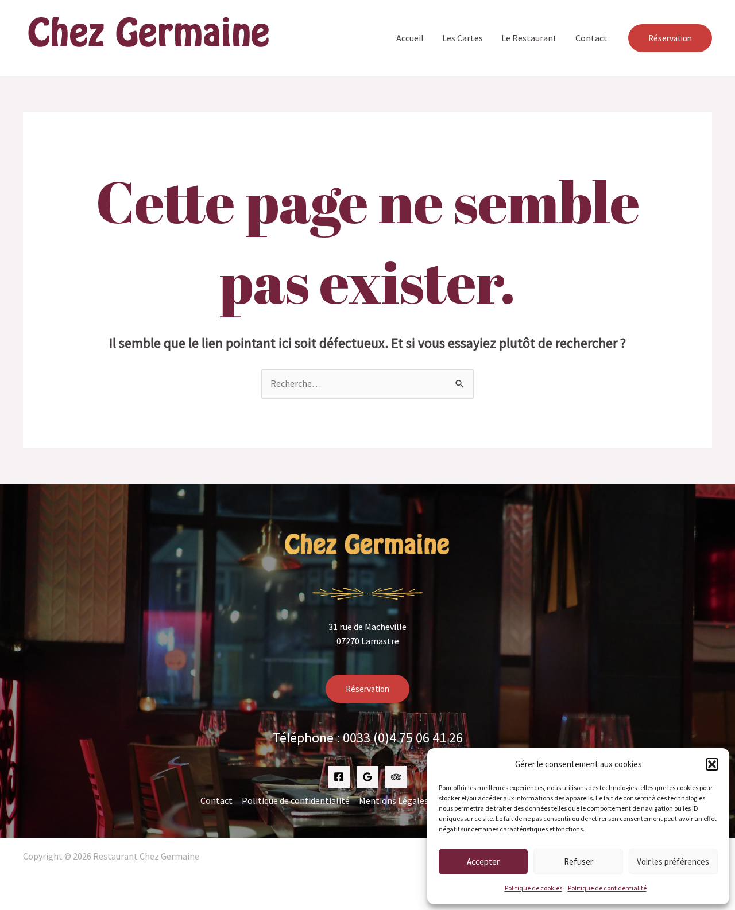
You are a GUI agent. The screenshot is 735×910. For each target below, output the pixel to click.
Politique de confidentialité (607, 888)
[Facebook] (339, 777)
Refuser (578, 861)
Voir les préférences (673, 861)
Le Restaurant (529, 38)
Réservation (367, 688)
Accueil (410, 38)
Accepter (483, 861)
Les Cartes (462, 38)
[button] (712, 764)
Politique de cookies (533, 888)
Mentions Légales (393, 800)
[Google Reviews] (367, 777)
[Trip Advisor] (396, 777)
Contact (591, 38)
